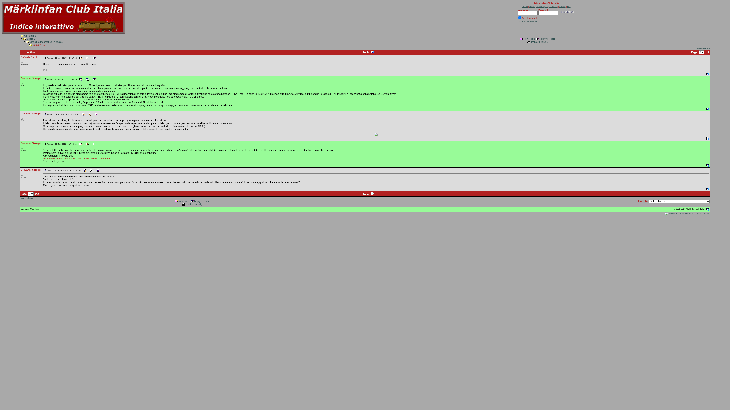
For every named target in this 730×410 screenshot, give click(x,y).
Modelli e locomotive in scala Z (47, 41)
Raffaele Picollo (30, 57)
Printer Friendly (539, 41)
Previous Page (703, 48)
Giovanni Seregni (31, 78)
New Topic (529, 38)
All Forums (30, 35)
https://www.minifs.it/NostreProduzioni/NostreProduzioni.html (76, 158)
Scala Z (31, 38)
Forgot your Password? (528, 21)
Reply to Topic (547, 38)
